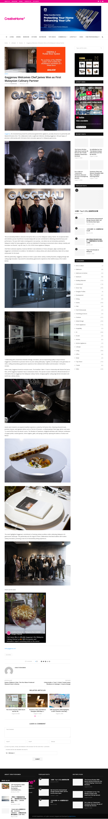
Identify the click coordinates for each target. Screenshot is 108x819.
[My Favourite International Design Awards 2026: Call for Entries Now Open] (80, 221)
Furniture (89, 317)
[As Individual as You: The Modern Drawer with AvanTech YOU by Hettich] (96, 142)
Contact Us (28, 1)
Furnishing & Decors (89, 313)
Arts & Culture (89, 266)
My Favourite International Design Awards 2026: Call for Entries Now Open (94, 220)
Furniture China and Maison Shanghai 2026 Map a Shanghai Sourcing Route (96, 174)
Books (21, 1)
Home (6, 43)
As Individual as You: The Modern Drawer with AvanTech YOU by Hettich (96, 152)
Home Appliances (89, 325)
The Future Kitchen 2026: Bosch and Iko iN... (15, 710)
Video (81, 37)
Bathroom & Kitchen (89, 273)
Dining (18, 37)
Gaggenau (7, 134)
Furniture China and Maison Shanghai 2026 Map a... (37, 710)
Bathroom (42, 37)
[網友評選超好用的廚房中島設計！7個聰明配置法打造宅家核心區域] (80, 242)
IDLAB (89, 336)
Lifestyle (73, 37)
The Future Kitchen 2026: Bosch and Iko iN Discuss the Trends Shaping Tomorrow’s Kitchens (81, 153)
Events (21, 43)
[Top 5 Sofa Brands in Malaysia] (80, 252)
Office (89, 354)
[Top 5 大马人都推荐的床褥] (89, 199)
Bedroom (26, 37)
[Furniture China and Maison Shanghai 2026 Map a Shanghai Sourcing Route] (37, 700)
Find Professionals (92, 37)
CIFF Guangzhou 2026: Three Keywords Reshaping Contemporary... (18, 787)
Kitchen (34, 37)
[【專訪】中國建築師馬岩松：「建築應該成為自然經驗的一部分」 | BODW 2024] (5, 798)
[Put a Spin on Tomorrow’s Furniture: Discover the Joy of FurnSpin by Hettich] (81, 164)
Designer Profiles (89, 291)
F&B (89, 306)
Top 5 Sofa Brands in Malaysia (92, 250)
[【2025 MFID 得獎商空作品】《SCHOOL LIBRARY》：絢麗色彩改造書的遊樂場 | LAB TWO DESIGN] (5, 811)
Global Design (89, 321)
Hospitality (89, 328)
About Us (7, 1)
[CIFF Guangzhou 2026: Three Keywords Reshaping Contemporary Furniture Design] (5, 786)
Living (12, 37)
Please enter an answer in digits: (17, 749)
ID (6, 37)
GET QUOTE (36, 1)
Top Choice (52, 37)
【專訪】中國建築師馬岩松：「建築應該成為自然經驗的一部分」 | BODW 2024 (18, 799)
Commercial (62, 37)
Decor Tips (89, 288)
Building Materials (89, 280)
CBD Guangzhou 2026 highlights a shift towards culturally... (59, 710)
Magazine (14, 1)
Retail (89, 358)
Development (89, 295)
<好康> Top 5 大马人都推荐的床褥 (86, 211)
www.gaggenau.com (10, 648)
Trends (89, 365)
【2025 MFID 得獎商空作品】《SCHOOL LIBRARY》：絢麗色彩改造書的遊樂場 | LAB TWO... (18, 811)
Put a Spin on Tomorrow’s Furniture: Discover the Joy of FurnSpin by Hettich (81, 175)
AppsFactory (72, 816)
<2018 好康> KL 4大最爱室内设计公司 (94, 230)
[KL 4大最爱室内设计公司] (80, 231)
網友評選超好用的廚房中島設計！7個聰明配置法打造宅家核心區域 (94, 241)
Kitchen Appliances (89, 343)
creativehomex (13, 83)
